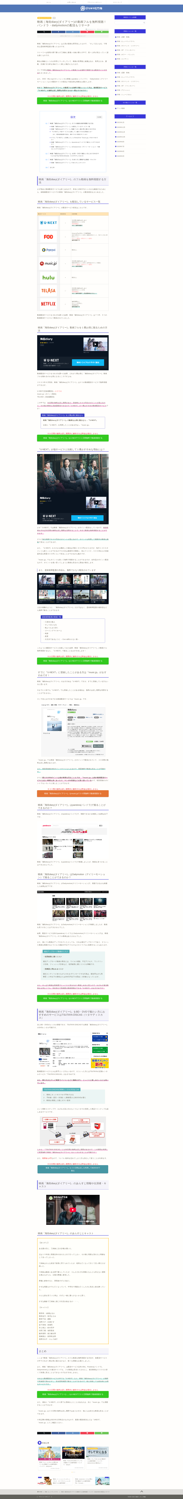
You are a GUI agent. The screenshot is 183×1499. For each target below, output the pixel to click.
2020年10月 (121, 137)
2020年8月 (120, 142)
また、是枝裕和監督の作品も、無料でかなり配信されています (70, 134)
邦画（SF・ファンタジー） (126, 50)
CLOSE (99, 117)
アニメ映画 (121, 108)
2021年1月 (120, 122)
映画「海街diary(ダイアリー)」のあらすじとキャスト (68, 163)
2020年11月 (121, 132)
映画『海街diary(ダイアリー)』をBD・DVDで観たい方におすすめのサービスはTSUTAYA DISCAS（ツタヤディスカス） (74, 154)
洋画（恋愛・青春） (124, 72)
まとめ (52, 167)
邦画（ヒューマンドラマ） (44, 18)
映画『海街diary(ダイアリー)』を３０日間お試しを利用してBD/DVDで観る (73, 1169)
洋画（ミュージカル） (124, 94)
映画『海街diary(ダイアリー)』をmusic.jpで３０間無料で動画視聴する (73, 794)
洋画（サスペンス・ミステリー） (128, 81)
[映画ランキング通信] (91, 10)
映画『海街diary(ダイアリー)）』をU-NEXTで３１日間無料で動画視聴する (72, 1394)
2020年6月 (120, 151)
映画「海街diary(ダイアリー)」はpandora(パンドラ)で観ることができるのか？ (75, 143)
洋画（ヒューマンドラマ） (126, 77)
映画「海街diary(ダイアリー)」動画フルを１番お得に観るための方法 (73, 129)
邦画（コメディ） (123, 59)
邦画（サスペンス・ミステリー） (128, 46)
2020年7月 (120, 146)
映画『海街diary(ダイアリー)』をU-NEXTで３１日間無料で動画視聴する (72, 101)
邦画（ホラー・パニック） (126, 54)
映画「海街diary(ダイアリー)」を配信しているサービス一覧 (70, 126)
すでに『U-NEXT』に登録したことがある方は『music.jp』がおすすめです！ (74, 139)
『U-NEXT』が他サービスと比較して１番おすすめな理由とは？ (71, 132)
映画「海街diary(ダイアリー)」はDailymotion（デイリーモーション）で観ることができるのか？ (75, 148)
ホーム (49, 2)
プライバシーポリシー (94, 2)
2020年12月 (121, 127)
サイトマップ (117, 2)
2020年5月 (120, 156)
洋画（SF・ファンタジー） (126, 86)
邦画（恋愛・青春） (124, 37)
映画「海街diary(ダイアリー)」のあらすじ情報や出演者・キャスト (73, 159)
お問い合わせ (71, 2)
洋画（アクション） (124, 90)
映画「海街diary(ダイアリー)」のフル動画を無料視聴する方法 (71, 123)
